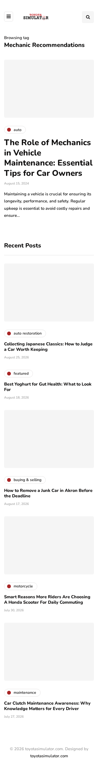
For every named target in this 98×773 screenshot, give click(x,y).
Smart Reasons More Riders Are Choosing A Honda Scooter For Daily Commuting (47, 599)
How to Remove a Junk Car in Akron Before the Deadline (48, 493)
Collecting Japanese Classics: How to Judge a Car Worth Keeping (48, 346)
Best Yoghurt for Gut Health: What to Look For (47, 387)
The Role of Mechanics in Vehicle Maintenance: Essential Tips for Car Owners (48, 158)
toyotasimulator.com (49, 756)
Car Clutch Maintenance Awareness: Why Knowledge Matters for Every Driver (47, 706)
